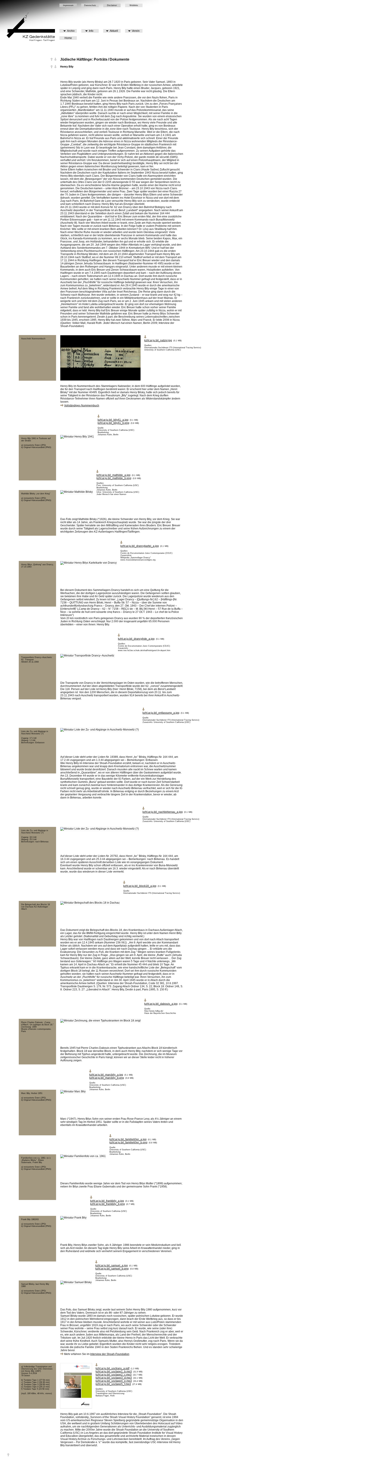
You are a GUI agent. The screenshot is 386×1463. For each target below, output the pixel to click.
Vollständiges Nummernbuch (81, 405)
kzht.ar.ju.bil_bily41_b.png (113, 423)
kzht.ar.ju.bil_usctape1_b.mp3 (114, 1371)
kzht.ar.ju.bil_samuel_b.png (112, 1268)
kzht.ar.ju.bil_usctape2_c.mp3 (114, 1374)
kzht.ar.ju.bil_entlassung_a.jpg (161, 712)
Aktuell (113, 30)
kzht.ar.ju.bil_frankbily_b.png (107, 1204)
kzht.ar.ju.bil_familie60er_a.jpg (128, 1139)
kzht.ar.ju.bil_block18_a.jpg (139, 886)
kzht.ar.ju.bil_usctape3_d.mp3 (114, 1377)
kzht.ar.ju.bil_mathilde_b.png (113, 478)
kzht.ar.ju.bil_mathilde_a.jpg (113, 475)
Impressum (68, 5)
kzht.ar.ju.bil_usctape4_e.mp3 (114, 1380)
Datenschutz (90, 5)
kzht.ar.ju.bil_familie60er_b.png (128, 1142)
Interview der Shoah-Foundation (109, 1354)
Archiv (70, 30)
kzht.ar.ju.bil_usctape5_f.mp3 (113, 1384)
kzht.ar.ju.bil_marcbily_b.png (106, 1077)
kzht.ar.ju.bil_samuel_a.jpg (111, 1265)
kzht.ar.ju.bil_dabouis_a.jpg (161, 1003)
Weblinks (134, 5)
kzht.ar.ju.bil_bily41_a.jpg (113, 419)
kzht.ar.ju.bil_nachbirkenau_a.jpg (163, 811)
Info (90, 30)
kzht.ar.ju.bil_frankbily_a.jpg (107, 1200)
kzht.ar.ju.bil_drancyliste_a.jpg (136, 638)
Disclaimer (112, 5)
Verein (135, 30)
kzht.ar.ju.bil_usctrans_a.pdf (112, 1368)
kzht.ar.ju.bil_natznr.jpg (158, 340)
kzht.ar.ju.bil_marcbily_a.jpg (106, 1074)
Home (68, 38)
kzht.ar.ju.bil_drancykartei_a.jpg (139, 546)
